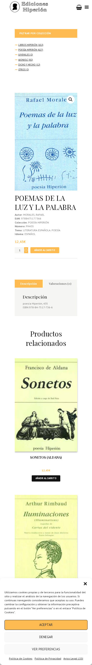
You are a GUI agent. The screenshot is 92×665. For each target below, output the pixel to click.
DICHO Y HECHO (27, 64)
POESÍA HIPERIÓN (27, 49)
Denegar (46, 637)
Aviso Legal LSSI (73, 658)
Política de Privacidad (48, 658)
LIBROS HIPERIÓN (27, 44)
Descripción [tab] (28, 283)
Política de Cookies (20, 658)
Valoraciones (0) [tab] (60, 283)
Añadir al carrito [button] (46, 478)
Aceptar (46, 625)
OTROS (21, 69)
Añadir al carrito (44, 250)
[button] (85, 583)
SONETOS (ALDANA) (46, 457)
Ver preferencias (46, 649)
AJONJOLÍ (23, 59)
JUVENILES (23, 54)
